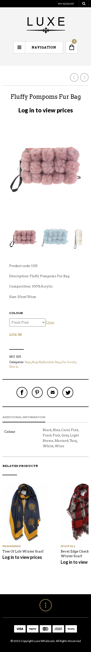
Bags (28, 362)
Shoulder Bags (52, 362)
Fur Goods (69, 362)
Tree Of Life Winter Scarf (22, 551)
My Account (66, 3)
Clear (50, 322)
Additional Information (23, 417)
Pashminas (11, 546)
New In (13, 366)
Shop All (37, 362)
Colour (16, 313)
